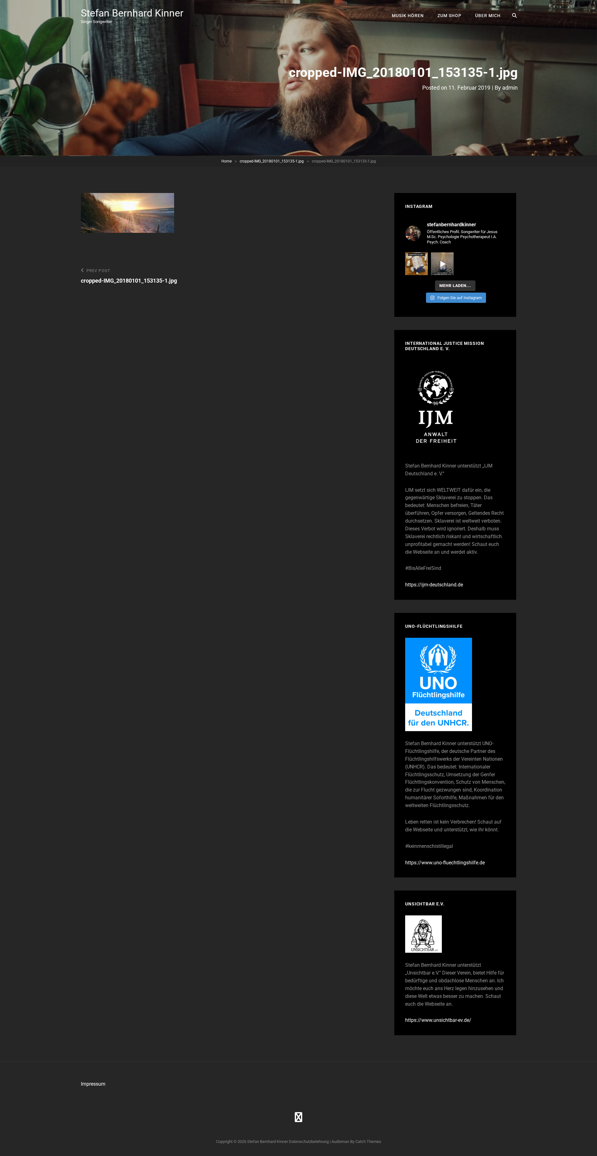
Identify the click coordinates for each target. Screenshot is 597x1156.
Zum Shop (449, 15)
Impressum (93, 1084)
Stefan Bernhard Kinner (132, 13)
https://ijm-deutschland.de (434, 585)
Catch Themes (368, 1141)
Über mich (488, 15)
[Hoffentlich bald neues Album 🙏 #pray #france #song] (416, 263)
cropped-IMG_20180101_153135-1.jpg (272, 161)
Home (226, 161)
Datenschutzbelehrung (309, 1141)
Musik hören (408, 15)
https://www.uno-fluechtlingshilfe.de (445, 863)
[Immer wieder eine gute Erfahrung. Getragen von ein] (442, 263)
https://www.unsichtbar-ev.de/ (438, 1020)
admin (510, 87)
